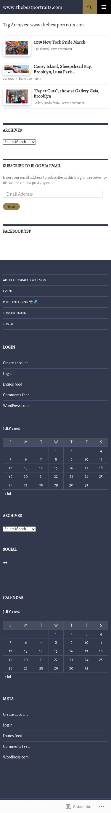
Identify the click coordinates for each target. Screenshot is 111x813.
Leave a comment (61, 49)
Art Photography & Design (24, 280)
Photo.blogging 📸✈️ (20, 302)
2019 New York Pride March (60, 42)
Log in (7, 374)
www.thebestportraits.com (32, 7)
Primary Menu (104, 7)
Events (8, 291)
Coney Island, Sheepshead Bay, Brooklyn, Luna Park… (63, 69)
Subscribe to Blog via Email (32, 166)
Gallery (38, 103)
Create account (15, 363)
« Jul (7, 494)
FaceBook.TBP (17, 231)
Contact (9, 324)
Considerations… (16, 313)
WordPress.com (16, 406)
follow (11, 206)
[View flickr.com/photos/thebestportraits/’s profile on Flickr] (5, 562)
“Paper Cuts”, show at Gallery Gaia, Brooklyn (66, 93)
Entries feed (12, 384)
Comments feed (16, 395)
